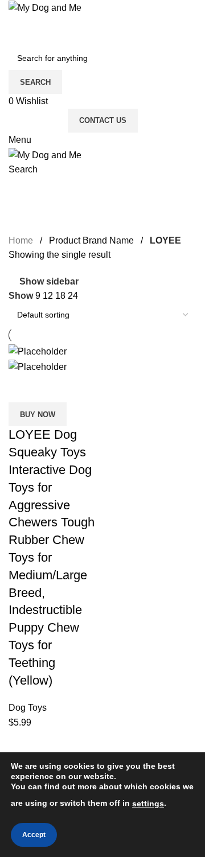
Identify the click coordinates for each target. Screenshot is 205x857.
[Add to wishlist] (84, 388)
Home (21, 240)
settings (148, 803)
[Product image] (38, 366)
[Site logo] (45, 7)
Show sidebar (49, 281)
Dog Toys (28, 707)
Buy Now (37, 414)
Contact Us (102, 120)
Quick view (53, 388)
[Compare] (23, 388)
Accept (34, 835)
